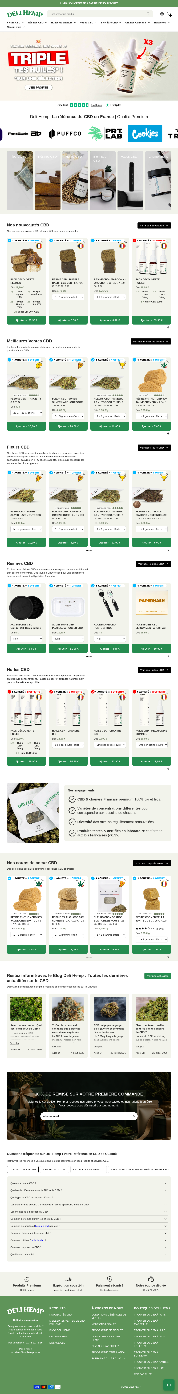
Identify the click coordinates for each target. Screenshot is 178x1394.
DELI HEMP (135, 1387)
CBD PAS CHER (58, 1336)
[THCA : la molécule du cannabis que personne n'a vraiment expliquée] (68, 1026)
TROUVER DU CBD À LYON (149, 1336)
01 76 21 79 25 (151, 1290)
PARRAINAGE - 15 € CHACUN (108, 1358)
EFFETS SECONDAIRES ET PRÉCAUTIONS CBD (140, 1169)
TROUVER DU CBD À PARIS (150, 1314)
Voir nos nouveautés (152, 225)
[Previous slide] (10, 181)
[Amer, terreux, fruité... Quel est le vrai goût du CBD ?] (26, 1026)
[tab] (87, 550)
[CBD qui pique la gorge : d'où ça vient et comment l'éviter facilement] (109, 1026)
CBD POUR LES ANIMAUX (88, 1169)
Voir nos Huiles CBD (152, 670)
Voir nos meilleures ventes (148, 341)
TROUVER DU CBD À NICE (149, 1368)
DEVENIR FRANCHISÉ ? (105, 1346)
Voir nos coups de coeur (150, 863)
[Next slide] (168, 181)
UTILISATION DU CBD (23, 1169)
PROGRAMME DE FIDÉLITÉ (107, 1330)
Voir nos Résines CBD (151, 563)
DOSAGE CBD (57, 1342)
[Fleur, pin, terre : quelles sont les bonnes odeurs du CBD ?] (151, 1026)
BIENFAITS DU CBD (54, 1169)
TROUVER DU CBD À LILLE (149, 1330)
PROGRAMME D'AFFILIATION (109, 1352)
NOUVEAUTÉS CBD (60, 1314)
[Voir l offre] (89, 66)
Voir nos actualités (157, 975)
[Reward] (169, 1385)
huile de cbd (42, 1226)
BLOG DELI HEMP (59, 1330)
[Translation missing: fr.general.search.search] (148, 14)
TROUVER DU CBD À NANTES (151, 1361)
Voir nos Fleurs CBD (152, 447)
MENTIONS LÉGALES (104, 1324)
